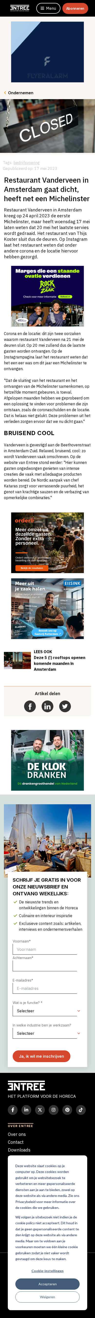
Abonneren (75, 8)
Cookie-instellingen (47, 1271)
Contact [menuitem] (16, 1142)
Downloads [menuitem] (19, 1150)
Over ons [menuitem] (17, 1134)
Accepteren (47, 1284)
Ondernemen (20, 92)
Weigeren (47, 1297)
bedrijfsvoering (26, 162)
